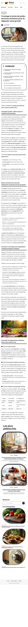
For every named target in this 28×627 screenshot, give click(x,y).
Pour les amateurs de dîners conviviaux (13, 85)
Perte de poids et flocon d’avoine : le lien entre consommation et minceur (14, 458)
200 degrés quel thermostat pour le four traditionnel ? (13, 567)
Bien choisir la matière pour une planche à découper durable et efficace (13, 527)
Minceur (3, 12)
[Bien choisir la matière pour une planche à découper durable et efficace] (14, 515)
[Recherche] (21, 3)
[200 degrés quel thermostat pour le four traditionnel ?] (14, 557)
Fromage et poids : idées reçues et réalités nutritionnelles (12, 70)
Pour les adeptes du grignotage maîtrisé (13, 87)
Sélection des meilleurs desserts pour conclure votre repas (14, 490)
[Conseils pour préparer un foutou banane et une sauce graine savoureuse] (14, 536)
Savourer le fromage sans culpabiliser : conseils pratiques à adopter (13, 77)
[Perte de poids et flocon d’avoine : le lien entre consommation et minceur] (14, 442)
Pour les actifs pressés (9, 83)
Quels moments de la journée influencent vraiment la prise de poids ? (14, 73)
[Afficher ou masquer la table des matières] (20, 66)
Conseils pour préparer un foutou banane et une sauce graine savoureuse (12, 547)
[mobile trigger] (2, 3)
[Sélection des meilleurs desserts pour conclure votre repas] (14, 475)
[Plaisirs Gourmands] (9, 3)
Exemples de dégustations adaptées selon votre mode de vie (13, 80)
